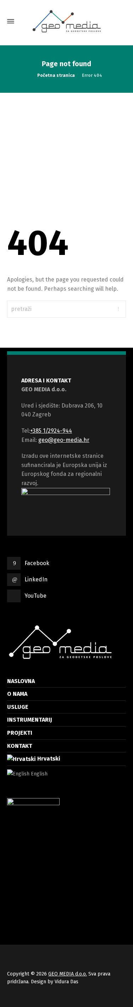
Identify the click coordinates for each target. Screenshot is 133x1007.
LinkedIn (36, 579)
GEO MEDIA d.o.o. (67, 974)
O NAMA (17, 693)
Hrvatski (48, 758)
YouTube (35, 595)
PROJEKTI (19, 732)
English (38, 774)
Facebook (36, 563)
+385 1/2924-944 (51, 430)
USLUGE (17, 707)
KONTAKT (19, 746)
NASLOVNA (21, 681)
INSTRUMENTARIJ (29, 719)
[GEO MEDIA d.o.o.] (66, 21)
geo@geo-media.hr (63, 440)
